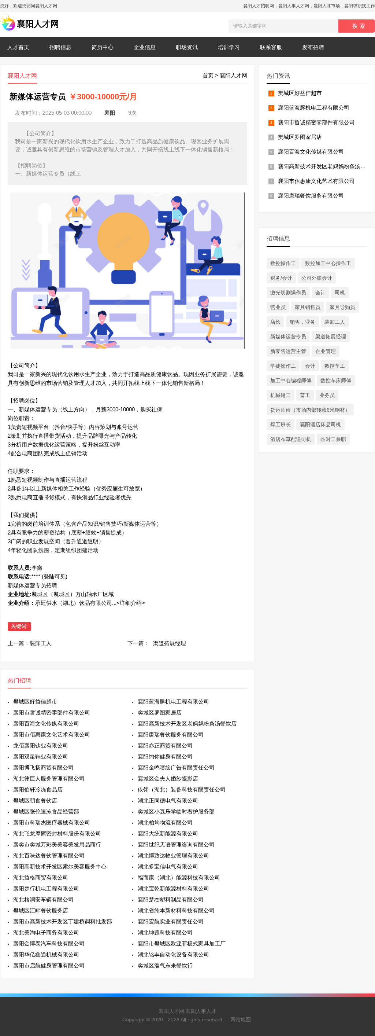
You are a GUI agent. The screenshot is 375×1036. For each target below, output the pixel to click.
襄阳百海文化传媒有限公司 (46, 723)
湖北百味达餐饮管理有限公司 (49, 855)
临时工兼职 (333, 439)
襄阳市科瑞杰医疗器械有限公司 (51, 822)
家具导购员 (342, 307)
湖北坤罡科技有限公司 (165, 932)
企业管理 (325, 351)
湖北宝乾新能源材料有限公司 (173, 888)
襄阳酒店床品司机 (320, 424)
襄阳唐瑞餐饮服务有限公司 (171, 734)
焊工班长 (280, 424)
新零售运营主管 (288, 351)
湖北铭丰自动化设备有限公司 (173, 954)
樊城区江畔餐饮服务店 (40, 910)
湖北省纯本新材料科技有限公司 (176, 910)
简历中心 (103, 47)
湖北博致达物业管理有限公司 (173, 855)
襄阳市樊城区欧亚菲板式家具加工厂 (182, 943)
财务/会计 (281, 278)
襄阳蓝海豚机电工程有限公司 (173, 701)
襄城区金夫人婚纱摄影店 (168, 778)
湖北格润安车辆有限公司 (43, 899)
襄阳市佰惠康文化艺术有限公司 (51, 734)
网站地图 (240, 1019)
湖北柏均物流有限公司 (165, 822)
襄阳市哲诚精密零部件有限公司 (51, 712)
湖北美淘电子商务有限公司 (46, 932)
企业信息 (145, 47)
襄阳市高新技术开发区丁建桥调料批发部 (62, 921)
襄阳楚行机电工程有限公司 (46, 888)
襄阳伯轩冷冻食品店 (38, 789)
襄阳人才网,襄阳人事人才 (187, 1011)
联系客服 (271, 47)
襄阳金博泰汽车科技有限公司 (49, 943)
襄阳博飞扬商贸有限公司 (43, 767)
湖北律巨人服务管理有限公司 (49, 778)
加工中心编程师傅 (290, 380)
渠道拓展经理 (169, 643)
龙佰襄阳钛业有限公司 (40, 745)
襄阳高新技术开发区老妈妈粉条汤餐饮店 (187, 723)
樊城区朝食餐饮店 (35, 800)
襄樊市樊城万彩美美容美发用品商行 (57, 844)
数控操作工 (283, 263)
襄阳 (109, 113)
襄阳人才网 (233, 75)
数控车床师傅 (335, 380)
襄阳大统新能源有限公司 (168, 833)
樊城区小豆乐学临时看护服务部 (176, 811)
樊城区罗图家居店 (160, 712)
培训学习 (229, 47)
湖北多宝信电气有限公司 (168, 866)
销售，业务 (302, 322)
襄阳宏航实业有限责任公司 (171, 921)
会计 (320, 292)
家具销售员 (307, 307)
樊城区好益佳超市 (35, 701)
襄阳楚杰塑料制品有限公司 (171, 899)
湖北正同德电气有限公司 (168, 800)
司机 (340, 292)
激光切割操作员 (288, 292)
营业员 (278, 307)
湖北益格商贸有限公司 (40, 877)
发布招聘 (313, 47)
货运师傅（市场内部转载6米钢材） (310, 410)
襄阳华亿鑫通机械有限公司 (46, 954)
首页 (208, 75)
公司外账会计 (316, 278)
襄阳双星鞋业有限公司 (40, 756)
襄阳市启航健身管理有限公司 (49, 965)
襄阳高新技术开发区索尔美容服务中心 (60, 866)
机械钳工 (280, 395)
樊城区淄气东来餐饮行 (165, 965)
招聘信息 (60, 47)
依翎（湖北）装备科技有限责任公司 (182, 789)
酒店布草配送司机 (290, 439)
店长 (275, 322)
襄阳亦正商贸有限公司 (165, 745)
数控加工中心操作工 (328, 263)
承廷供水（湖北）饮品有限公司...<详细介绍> (90, 603)
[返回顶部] (360, 924)
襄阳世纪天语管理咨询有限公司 (176, 844)
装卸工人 (41, 643)
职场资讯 (187, 47)
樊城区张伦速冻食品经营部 (46, 811)
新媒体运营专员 (288, 336)
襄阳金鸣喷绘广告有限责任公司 (176, 767)
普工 (305, 395)
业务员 (327, 395)
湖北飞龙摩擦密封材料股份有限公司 (57, 833)
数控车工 (334, 366)
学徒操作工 (283, 366)
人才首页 (18, 47)
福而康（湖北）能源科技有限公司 (179, 877)
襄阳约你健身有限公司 (165, 756)
